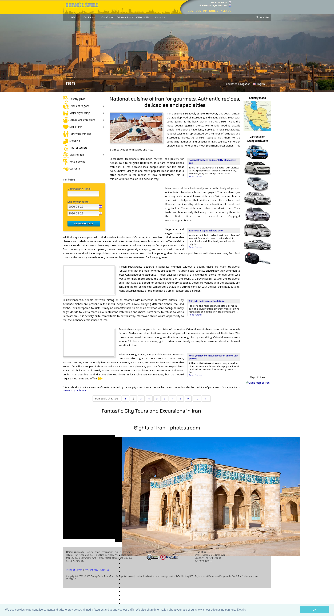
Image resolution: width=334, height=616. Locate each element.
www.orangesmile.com (74, 390)
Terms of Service (74, 569)
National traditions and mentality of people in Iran (212, 161)
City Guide (107, 17)
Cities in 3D (142, 17)
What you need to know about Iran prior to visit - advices (214, 357)
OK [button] (314, 609)
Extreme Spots (125, 17)
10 (196, 398)
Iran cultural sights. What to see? (206, 230)
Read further (195, 176)
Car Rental (89, 17)
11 (206, 398)
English (260, 84)
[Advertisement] (136, 208)
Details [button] (241, 609)
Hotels (71, 17)
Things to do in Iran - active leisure (207, 301)
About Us (160, 17)
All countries (262, 17)
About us (104, 569)
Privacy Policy (91, 569)
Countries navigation (238, 84)
